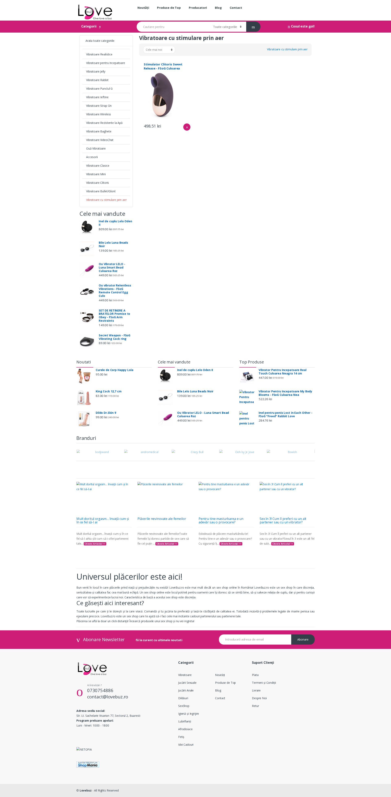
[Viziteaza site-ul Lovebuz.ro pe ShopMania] (195, 764)
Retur (255, 706)
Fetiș (181, 737)
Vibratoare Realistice (99, 54)
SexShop (183, 706)
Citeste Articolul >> (95, 543)
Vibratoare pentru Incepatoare (105, 63)
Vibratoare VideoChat (99, 140)
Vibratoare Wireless (98, 114)
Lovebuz (86, 790)
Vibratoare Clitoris (97, 183)
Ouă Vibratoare (96, 148)
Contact (236, 8)
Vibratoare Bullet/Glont (101, 191)
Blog (218, 8)
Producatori (198, 8)
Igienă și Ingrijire (188, 714)
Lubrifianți (184, 721)
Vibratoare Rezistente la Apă (104, 123)
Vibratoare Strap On (99, 106)
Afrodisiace (185, 729)
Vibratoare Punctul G (99, 88)
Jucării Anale (186, 690)
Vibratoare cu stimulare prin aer (106, 200)
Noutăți (143, 8)
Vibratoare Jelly (95, 71)
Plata (255, 675)
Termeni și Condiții (264, 683)
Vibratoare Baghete (98, 131)
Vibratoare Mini (96, 174)
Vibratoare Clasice (97, 165)
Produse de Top (169, 8)
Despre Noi (259, 698)
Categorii (89, 26)
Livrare (256, 690)
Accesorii (92, 157)
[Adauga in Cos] (186, 127)
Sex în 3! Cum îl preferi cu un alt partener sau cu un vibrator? (283, 520)
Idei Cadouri (185, 744)
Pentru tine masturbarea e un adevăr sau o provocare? (221, 520)
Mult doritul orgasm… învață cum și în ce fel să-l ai (102, 520)
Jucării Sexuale (187, 683)
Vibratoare (185, 675)
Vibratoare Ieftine (97, 97)
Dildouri (183, 698)
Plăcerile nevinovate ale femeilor (161, 518)
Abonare (303, 639)
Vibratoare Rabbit (97, 80)
